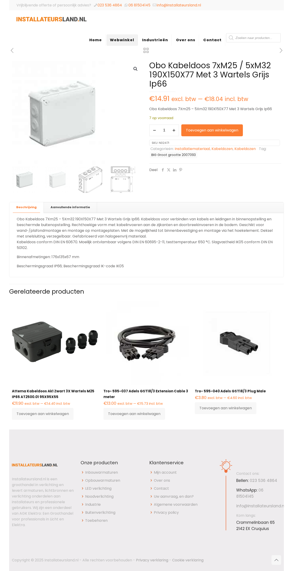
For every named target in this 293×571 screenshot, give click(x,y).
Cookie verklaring (187, 560)
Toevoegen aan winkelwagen (212, 130)
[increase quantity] (174, 130)
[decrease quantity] (154, 130)
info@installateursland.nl (179, 5)
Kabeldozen (222, 148)
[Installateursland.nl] (51, 21)
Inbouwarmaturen (101, 472)
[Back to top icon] (276, 560)
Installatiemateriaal (192, 148)
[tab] (26, 207)
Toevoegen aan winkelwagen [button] (42, 413)
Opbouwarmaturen (102, 480)
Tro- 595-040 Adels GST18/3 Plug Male (230, 391)
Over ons (162, 480)
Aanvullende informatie (70, 207)
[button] (135, 69)
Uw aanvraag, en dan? (174, 496)
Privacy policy (166, 512)
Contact (161, 488)
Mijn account (165, 472)
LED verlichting (98, 488)
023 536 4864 (110, 5)
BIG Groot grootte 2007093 (173, 155)
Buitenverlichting (100, 512)
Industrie (93, 504)
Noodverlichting (99, 496)
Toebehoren (96, 520)
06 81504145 (139, 5)
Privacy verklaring (152, 560)
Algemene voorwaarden (176, 504)
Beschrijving (26, 207)
